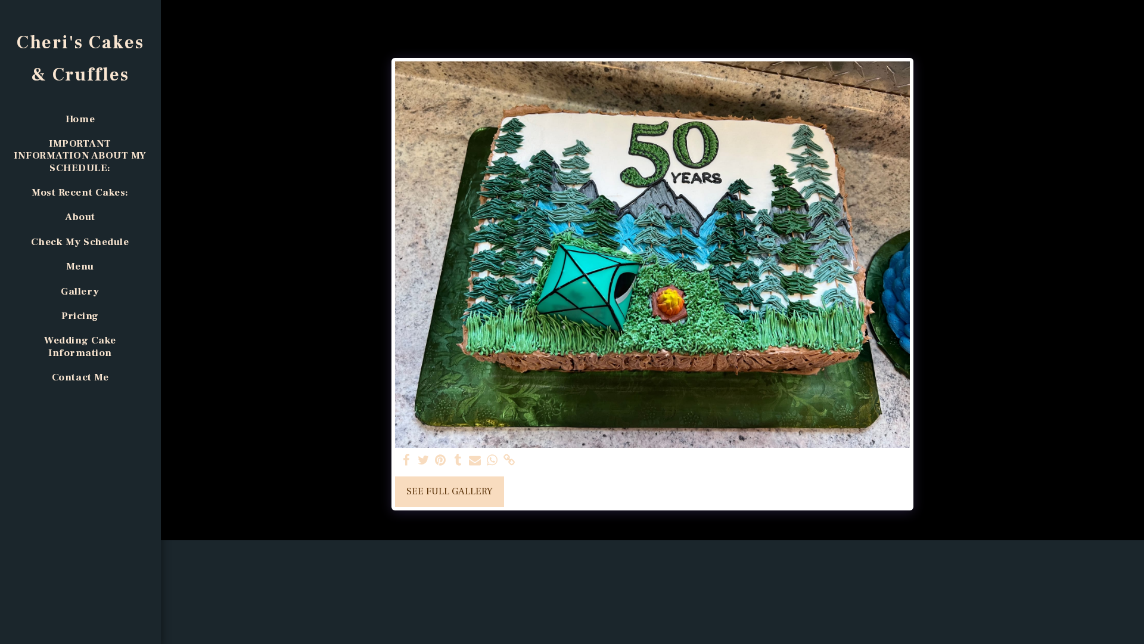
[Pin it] (440, 460)
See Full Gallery (449, 491)
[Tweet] (423, 460)
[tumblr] (458, 460)
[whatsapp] (492, 460)
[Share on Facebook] (406, 460)
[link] (509, 460)
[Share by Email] (475, 460)
